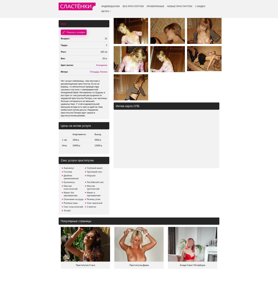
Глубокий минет (95, 168)
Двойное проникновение (71, 177)
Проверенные (155, 6)
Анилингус (69, 168)
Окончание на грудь (74, 199)
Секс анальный (94, 203)
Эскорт (67, 210)
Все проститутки (133, 6)
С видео (200, 6)
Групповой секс (94, 172)
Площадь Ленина (98, 72)
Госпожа (68, 172)
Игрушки (91, 175)
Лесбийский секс (95, 182)
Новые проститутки (179, 6)
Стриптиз (91, 207)
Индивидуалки (110, 6)
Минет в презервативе (93, 194)
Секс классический (73, 207)
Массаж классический (70, 187)
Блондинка (101, 65)
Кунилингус (69, 182)
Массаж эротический (93, 187)
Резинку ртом (93, 199)
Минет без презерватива (70, 194)
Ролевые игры (71, 203)
